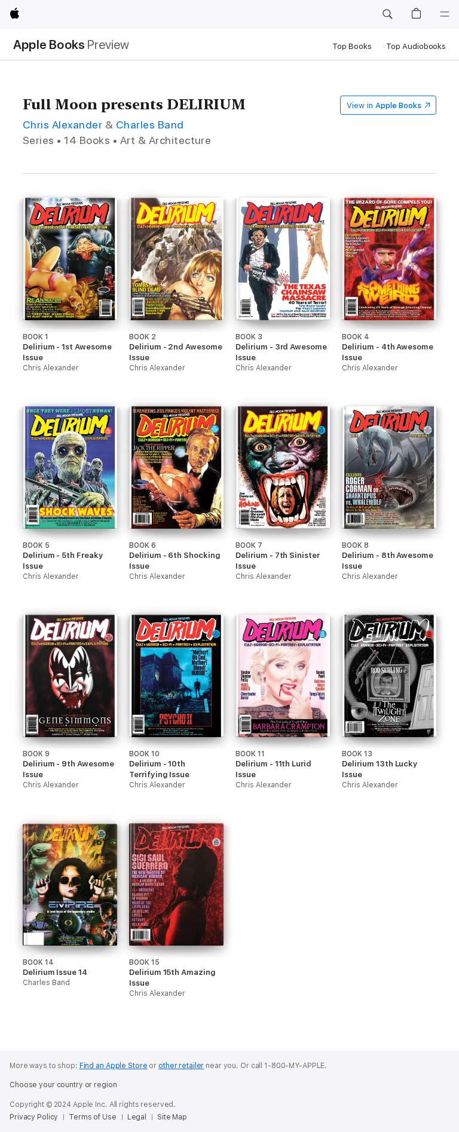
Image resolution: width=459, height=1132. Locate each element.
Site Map (172, 1117)
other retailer (181, 1066)
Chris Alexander (62, 124)
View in (384, 105)
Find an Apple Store (113, 1066)
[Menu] (444, 14)
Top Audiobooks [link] (416, 46)
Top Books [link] (352, 46)
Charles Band (150, 124)
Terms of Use (93, 1117)
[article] (70, 302)
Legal (136, 1117)
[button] (387, 14)
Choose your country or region (63, 1085)
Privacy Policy (34, 1117)
